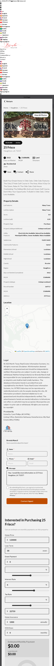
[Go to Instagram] (0, 5)
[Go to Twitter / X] (0, 7)
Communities (4, 55)
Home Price (9, 535)
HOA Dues (9, 628)
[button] (27, 326)
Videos (2, 53)
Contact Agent (27, 501)
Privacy (12, 495)
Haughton (14, 108)
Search (2, 49)
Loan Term (9, 546)
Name (11, 449)
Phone (12, 459)
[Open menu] (0, 94)
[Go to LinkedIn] (0, 9)
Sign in (7, 41)
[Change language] (2, 11)
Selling (2, 51)
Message (12, 468)
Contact (2, 59)
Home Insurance (11, 617)
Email (32, 459)
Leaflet (18, 351)
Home (6, 108)
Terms (40, 493)
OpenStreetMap (29, 351)
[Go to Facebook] (0, 3)
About (2, 57)
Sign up (2, 41)
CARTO (47, 351)
